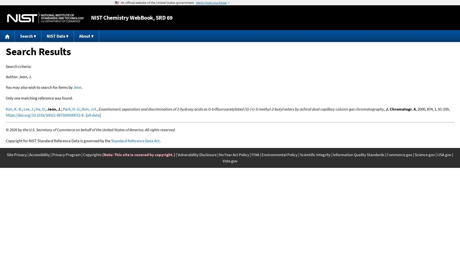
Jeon (77, 87)
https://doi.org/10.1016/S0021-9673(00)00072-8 (44, 115)
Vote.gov (230, 161)
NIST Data (56, 36)
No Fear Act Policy (234, 154)
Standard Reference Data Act (135, 140)
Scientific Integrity (315, 154)
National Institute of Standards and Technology (45, 17)
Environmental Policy (280, 154)
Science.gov (425, 154)
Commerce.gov (399, 154)
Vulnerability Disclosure (197, 154)
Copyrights (92, 154)
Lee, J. (29, 109)
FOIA (255, 154)
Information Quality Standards (358, 154)
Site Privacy (17, 154)
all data (93, 115)
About (84, 36)
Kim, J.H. (89, 109)
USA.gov (444, 154)
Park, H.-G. (71, 109)
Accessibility (39, 154)
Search (26, 36)
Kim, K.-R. (14, 109)
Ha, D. (41, 109)
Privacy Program (66, 154)
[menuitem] (7, 36)
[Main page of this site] (7, 36)
